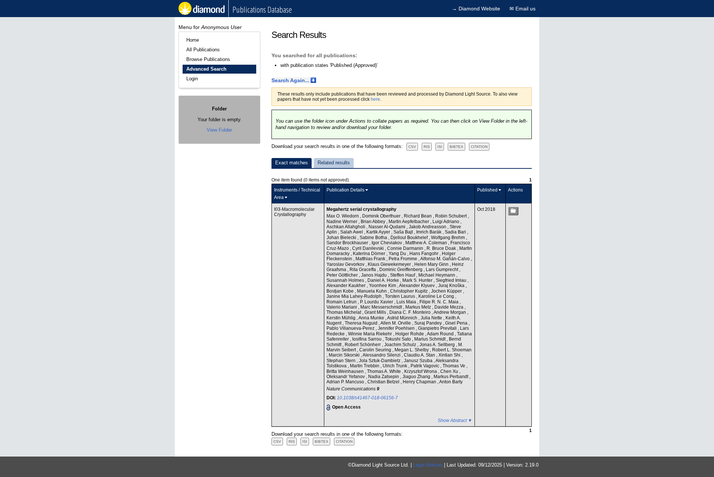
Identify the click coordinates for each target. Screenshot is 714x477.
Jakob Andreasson (428, 226)
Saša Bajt (403, 232)
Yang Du (398, 253)
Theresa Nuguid (362, 323)
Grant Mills (375, 312)
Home (192, 40)
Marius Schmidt (430, 339)
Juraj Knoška (452, 285)
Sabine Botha (374, 237)
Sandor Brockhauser (348, 242)
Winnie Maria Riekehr (370, 333)
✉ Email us (522, 9)
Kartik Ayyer (378, 232)
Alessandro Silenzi (382, 355)
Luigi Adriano (446, 221)
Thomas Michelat (344, 312)
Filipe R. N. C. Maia (439, 301)
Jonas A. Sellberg (437, 344)
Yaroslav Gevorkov (346, 264)
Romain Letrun (342, 301)
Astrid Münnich (402, 317)
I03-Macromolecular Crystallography (294, 212)
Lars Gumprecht (442, 269)
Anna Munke (371, 317)
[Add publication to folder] (513, 211)
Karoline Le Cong (436, 296)
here (375, 99)
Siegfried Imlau (451, 280)
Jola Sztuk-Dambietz (380, 360)
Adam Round (441, 333)
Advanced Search (206, 69)
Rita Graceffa (363, 269)
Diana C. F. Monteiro (410, 312)
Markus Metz (418, 307)
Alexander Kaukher (347, 285)
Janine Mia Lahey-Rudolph (355, 296)
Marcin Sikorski (345, 355)
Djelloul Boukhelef (409, 237)
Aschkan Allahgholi (346, 226)
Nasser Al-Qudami (387, 226)
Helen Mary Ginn (432, 264)
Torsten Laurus (400, 296)
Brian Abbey (373, 221)
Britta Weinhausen (346, 371)
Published (487, 190)
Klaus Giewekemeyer (390, 264)
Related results (334, 162)
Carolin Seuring (375, 349)
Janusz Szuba (419, 360)
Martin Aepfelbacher (409, 221)
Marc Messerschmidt (381, 307)
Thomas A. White (384, 371)
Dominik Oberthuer (382, 216)
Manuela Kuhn (372, 291)
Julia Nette (432, 317)
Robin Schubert (451, 216)
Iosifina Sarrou (367, 339)
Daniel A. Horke (383, 280)
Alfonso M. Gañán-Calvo (445, 258)
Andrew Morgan (450, 312)
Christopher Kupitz (409, 291)
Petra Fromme (403, 258)
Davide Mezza (449, 307)
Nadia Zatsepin (384, 376)
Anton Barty (451, 381)
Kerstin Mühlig (342, 317)
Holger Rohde (410, 333)
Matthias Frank (371, 258)
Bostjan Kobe (341, 291)
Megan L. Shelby (412, 349)
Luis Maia (406, 301)
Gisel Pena (457, 323)
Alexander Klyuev (417, 285)
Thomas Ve (454, 365)
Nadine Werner (342, 221)
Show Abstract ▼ (455, 420)
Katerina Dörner (369, 253)
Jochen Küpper (447, 291)
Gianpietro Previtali (438, 328)
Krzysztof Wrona (421, 371)
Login (192, 78)
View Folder (219, 130)
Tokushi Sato (398, 339)
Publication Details (345, 190)
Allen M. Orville (396, 323)
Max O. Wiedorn (343, 216)
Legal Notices (428, 465)
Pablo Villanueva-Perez (351, 328)
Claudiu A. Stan (420, 355)
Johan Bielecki (342, 237)
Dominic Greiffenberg (401, 269)
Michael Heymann (437, 275)
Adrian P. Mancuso (346, 381)
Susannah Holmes (346, 280)
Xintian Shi (449, 355)
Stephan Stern (342, 360)
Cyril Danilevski (368, 248)
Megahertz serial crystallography (361, 209)
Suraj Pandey (428, 323)
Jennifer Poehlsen (397, 328)
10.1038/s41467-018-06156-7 (367, 397)
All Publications (203, 49)
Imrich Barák (429, 232)
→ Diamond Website (476, 9)
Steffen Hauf (403, 275)
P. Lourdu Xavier (377, 301)
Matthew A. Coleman (426, 242)
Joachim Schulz (400, 344)
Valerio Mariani (342, 307)
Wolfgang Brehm (448, 237)
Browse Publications (208, 59)
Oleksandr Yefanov (346, 376)
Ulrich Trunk (395, 365)
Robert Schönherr (363, 344)
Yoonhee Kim (383, 285)
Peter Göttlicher (343, 275)
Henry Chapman (420, 381)
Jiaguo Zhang (416, 376)
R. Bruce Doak (442, 248)
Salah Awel (352, 232)
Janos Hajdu (374, 275)
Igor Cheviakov (387, 242)
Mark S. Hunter (418, 280)
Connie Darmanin (405, 248)
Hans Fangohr (424, 253)
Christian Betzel (384, 381)
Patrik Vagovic (425, 365)
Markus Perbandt (451, 376)
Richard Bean (418, 216)
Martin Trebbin (365, 365)
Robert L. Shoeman (452, 349)
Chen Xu (449, 371)
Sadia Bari (456, 232)
